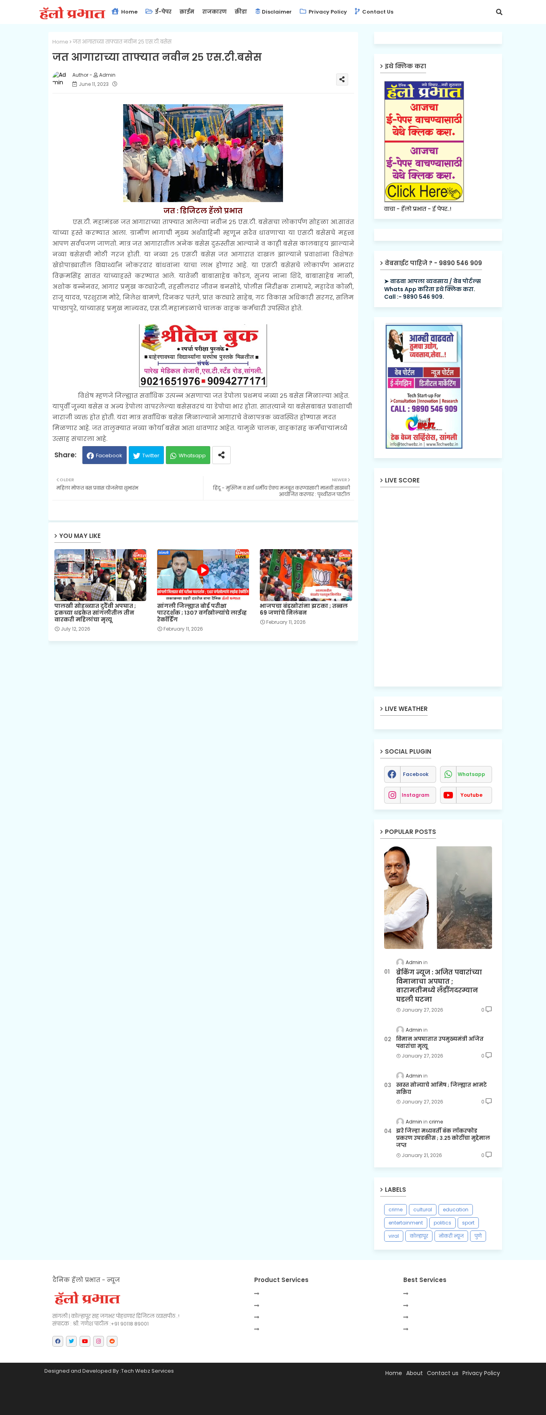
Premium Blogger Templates (118, 1405)
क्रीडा (241, 12)
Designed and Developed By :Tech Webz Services (109, 1371)
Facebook (109, 455)
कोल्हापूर (419, 1235)
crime (396, 1209)
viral (394, 1235)
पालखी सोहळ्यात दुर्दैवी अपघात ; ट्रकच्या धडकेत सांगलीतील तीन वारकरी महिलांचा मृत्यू (95, 613)
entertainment (406, 1222)
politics (442, 1222)
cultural (422, 1209)
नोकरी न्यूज (451, 1235)
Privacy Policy (327, 12)
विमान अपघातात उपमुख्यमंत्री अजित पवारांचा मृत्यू (440, 1043)
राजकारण (214, 12)
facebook (415, 774)
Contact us (377, 12)
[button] (499, 12)
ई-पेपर (162, 12)
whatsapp (471, 774)
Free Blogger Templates (236, 1405)
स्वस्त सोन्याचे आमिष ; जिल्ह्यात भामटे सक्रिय (441, 1089)
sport (468, 1222)
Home (128, 12)
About (414, 1373)
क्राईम (186, 12)
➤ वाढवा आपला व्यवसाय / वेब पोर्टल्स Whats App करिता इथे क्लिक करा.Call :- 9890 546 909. (432, 289)
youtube (471, 795)
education (455, 1209)
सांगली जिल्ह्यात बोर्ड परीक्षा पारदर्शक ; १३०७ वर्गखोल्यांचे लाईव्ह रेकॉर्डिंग (202, 613)
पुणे (478, 1235)
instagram (415, 795)
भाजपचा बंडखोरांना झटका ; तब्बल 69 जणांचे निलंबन (304, 609)
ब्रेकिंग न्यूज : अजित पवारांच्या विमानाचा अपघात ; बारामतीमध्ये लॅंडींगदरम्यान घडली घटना (439, 986)
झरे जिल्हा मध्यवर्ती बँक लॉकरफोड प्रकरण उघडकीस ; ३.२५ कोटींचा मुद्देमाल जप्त (443, 1138)
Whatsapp (192, 455)
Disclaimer (277, 12)
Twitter (150, 455)
